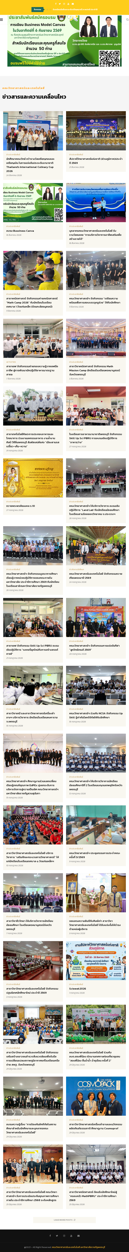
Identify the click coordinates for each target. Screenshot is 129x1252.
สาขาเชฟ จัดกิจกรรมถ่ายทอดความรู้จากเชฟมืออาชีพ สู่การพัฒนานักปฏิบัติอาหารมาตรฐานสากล (32, 370)
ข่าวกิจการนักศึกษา (76, 569)
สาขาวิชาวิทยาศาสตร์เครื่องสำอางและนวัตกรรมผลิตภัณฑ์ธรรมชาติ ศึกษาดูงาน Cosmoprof (95, 1126)
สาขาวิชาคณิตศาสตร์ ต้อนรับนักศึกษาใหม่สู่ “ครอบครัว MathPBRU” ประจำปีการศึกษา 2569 (93, 1196)
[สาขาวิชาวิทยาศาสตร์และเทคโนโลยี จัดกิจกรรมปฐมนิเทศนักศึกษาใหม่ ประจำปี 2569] (33, 971)
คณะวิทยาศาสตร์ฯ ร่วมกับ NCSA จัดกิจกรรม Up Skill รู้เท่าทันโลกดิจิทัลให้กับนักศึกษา (96, 715)
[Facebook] (55, 3)
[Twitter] (60, 3)
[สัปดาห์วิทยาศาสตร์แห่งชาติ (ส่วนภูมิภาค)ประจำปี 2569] (96, 141)
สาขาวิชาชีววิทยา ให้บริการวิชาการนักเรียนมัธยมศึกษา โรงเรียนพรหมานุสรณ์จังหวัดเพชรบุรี (29, 925)
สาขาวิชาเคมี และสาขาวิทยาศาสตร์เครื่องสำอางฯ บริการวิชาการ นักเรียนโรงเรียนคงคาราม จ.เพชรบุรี (32, 717)
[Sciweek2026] (96, 969)
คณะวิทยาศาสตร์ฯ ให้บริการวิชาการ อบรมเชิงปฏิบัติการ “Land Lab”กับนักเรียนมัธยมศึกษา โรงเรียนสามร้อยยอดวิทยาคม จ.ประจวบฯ (94, 510)
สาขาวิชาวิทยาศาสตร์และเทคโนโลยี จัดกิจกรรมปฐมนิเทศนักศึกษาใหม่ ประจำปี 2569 (32, 991)
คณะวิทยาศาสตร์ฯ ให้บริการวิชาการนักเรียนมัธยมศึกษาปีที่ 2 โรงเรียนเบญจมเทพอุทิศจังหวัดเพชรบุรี (95, 785)
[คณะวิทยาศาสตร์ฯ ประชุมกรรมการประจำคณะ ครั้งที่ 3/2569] (96, 835)
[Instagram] (64, 3)
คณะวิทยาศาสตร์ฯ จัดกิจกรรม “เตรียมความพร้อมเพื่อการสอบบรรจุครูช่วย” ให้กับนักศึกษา (94, 300)
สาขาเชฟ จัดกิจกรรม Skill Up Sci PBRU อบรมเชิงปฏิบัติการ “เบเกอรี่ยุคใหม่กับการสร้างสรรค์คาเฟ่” (32, 650)
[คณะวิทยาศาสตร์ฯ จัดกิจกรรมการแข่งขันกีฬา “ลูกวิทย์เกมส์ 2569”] (96, 628)
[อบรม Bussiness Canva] (64, 41)
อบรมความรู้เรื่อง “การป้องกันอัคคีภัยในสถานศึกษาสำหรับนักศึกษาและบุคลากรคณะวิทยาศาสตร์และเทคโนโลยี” (31, 1128)
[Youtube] (68, 3)
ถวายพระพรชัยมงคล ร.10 (20, 506)
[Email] (73, 3)
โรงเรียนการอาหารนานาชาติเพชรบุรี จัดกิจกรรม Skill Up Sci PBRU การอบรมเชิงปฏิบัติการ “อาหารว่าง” (95, 438)
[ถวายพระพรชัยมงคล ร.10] (33, 486)
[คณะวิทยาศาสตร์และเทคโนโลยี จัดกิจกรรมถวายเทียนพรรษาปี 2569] (96, 556)
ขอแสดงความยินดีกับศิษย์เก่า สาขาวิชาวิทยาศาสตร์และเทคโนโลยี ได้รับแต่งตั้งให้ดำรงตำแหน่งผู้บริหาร (95, 925)
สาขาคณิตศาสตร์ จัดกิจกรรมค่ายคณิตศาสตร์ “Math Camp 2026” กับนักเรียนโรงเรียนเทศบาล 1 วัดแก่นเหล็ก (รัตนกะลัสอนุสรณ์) (32, 302)
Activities (11, 362)
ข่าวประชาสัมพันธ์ (13, 155)
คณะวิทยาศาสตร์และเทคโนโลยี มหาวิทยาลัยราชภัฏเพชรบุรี (78, 1247)
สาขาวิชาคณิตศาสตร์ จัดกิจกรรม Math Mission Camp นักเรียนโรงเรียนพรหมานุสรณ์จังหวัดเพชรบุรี (94, 370)
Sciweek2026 (77, 989)
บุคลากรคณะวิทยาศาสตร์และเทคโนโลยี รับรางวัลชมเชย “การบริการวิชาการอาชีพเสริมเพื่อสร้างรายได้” (95, 235)
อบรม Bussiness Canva (20, 231)
